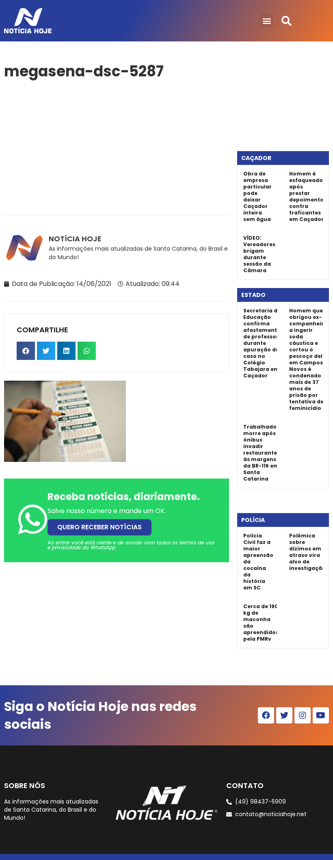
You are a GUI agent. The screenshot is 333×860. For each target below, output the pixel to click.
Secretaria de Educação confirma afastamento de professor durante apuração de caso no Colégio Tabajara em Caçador (262, 343)
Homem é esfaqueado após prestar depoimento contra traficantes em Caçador (306, 196)
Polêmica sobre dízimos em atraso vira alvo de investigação (307, 552)
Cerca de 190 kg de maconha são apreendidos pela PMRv (261, 622)
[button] (266, 21)
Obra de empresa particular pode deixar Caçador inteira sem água (257, 196)
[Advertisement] (116, 146)
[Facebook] (266, 715)
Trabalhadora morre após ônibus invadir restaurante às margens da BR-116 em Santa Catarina (263, 452)
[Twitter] (284, 715)
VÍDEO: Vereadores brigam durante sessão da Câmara (259, 254)
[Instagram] (302, 715)
